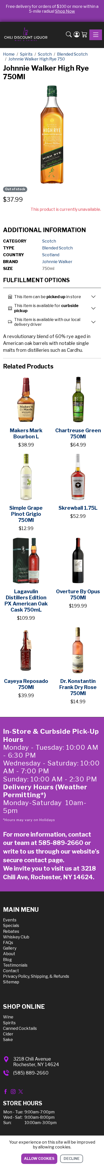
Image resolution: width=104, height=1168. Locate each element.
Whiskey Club (16, 937)
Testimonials (15, 965)
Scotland (50, 254)
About (9, 953)
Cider (8, 1034)
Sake (8, 1039)
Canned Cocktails (20, 1028)
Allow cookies (39, 1158)
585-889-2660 (60, 842)
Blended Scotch (57, 248)
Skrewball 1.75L (78, 508)
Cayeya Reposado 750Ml (26, 684)
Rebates (11, 931)
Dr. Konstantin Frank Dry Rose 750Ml (78, 687)
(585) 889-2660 (30, 1073)
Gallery (9, 948)
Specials (11, 925)
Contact (11, 970)
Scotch (49, 241)
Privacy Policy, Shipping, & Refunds (36, 976)
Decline (72, 1158)
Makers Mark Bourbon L (26, 433)
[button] (69, 35)
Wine (8, 1017)
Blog (7, 959)
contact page (43, 860)
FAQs (8, 942)
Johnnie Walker (57, 261)
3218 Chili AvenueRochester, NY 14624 (36, 1061)
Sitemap (11, 982)
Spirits (9, 1022)
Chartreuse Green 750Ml (78, 433)
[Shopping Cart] (84, 35)
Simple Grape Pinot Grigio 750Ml (26, 514)
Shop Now (65, 11)
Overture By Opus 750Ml (78, 594)
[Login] (77, 35)
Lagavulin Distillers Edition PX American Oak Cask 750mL (26, 600)
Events (9, 920)
